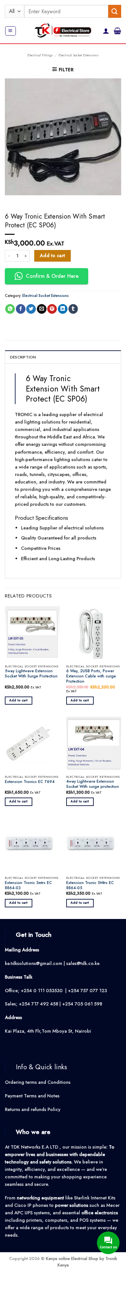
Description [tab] (23, 357)
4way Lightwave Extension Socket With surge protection (92, 784)
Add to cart (52, 255)
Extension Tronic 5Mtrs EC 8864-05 (90, 885)
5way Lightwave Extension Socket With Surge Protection (31, 674)
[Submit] (114, 11)
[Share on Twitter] (31, 309)
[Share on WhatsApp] (10, 309)
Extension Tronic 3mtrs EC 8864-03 (28, 885)
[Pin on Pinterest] (52, 309)
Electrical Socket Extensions (78, 55)
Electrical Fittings (40, 55)
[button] (10, 31)
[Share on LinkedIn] (63, 309)
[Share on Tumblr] (73, 309)
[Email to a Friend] (42, 309)
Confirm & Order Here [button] (52, 276)
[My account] (106, 31)
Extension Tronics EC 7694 (30, 782)
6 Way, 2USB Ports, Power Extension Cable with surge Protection (91, 676)
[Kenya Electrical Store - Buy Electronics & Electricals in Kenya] (63, 31)
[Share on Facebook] (21, 309)
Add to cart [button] (18, 700)
